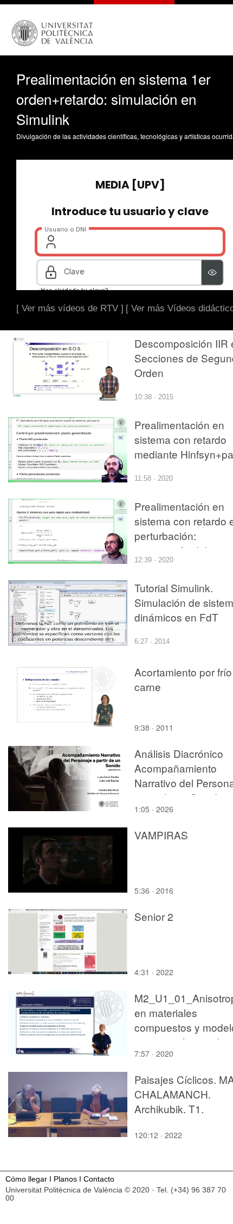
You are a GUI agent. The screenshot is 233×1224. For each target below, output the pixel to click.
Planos (65, 1179)
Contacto (98, 1179)
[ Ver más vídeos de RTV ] (70, 308)
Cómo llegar (26, 1179)
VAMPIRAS (161, 834)
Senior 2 (153, 916)
